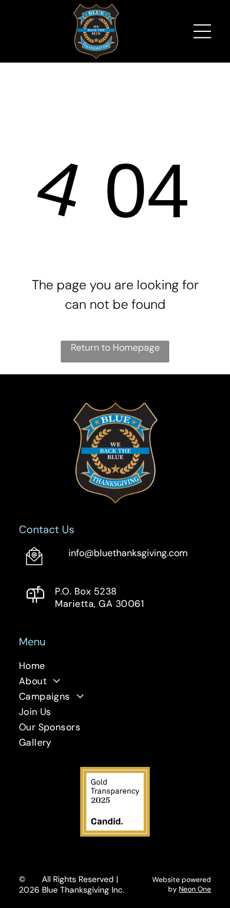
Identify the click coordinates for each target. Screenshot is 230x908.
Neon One (195, 889)
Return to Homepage (115, 347)
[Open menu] (202, 31)
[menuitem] (115, 667)
